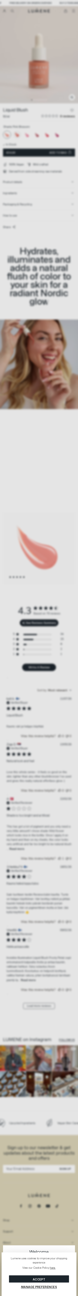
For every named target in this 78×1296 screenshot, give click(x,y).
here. (52, 1267)
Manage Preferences (39, 1287)
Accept (39, 1279)
